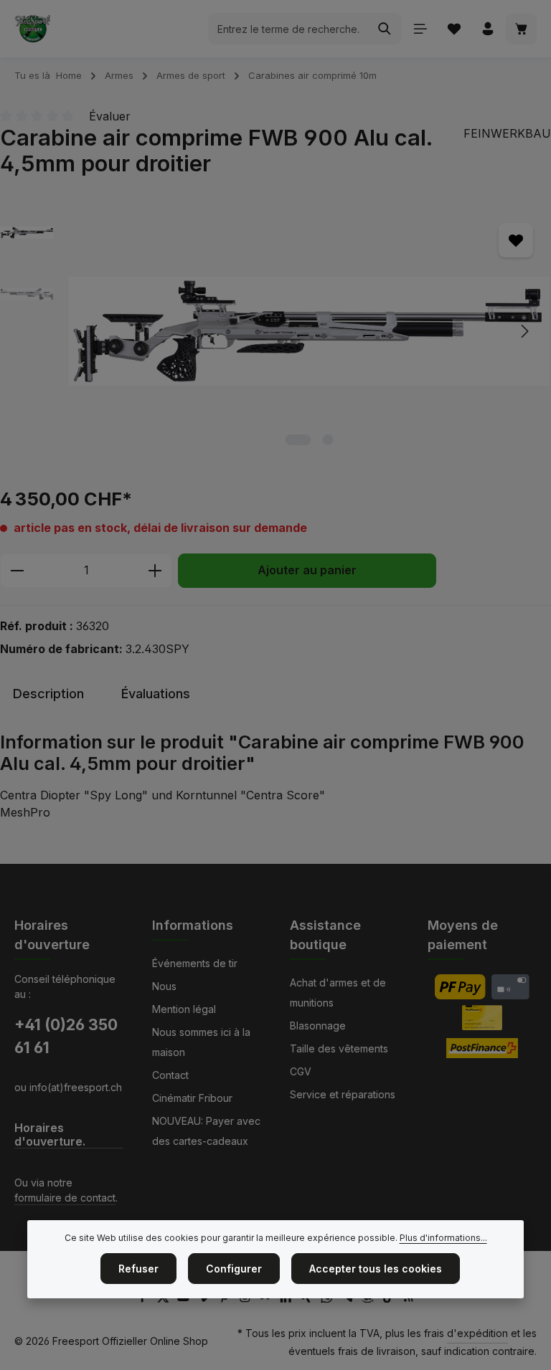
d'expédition (477, 1333)
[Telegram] (349, 1299)
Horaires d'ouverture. (49, 1134)
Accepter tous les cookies (375, 1268)
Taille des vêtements (339, 1048)
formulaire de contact (65, 1197)
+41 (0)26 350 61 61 (66, 1036)
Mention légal (184, 1009)
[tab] (48, 693)
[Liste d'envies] (453, 29)
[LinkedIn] (287, 1299)
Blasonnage (318, 1025)
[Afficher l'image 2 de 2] (328, 439)
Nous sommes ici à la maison (201, 1042)
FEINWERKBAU (507, 133)
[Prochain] (524, 331)
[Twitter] (164, 1299)
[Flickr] (266, 1299)
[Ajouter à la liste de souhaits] (516, 240)
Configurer (234, 1268)
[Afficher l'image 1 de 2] (298, 439)
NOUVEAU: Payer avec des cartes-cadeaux (206, 1131)
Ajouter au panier (307, 570)
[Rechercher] (385, 28)
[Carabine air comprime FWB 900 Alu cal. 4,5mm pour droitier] (309, 331)
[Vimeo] (205, 1299)
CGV (300, 1071)
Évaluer (110, 116)
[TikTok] (389, 1299)
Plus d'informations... (443, 1237)
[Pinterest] (225, 1299)
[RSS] (408, 1299)
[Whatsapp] (328, 1299)
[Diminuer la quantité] (17, 570)
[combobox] (288, 28)
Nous (164, 986)
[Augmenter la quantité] (155, 570)
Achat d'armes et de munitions (338, 992)
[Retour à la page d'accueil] (32, 28)
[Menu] (420, 29)
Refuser (138, 1268)
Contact (170, 1075)
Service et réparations (342, 1094)
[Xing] (308, 1299)
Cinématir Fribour (192, 1098)
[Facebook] (143, 1299)
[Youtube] (184, 1299)
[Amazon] (369, 1299)
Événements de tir (194, 963)
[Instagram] (246, 1299)
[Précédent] (95, 331)
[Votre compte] (487, 29)
